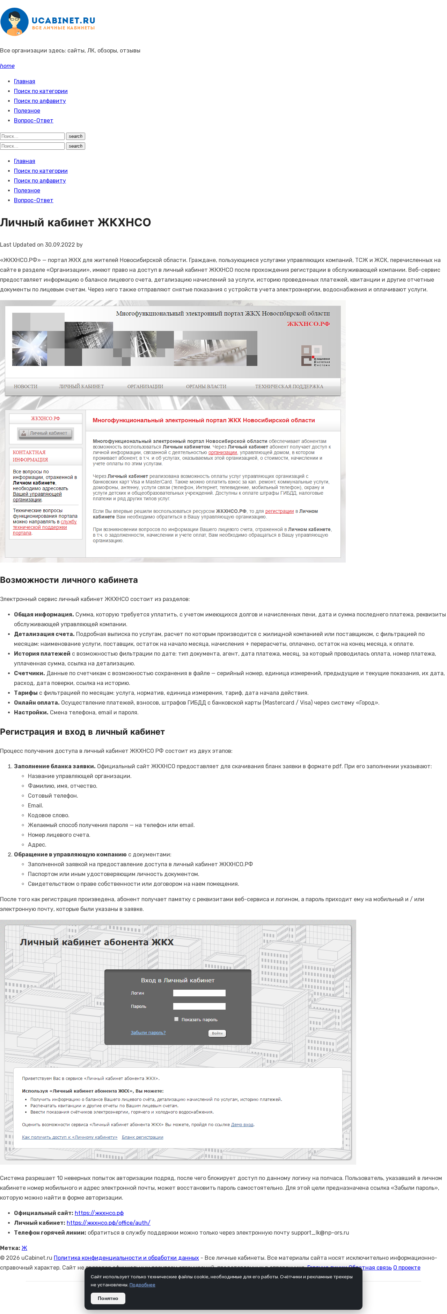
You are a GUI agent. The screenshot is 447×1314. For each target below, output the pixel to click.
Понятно (108, 1298)
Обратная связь (370, 1267)
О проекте (406, 1267)
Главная (24, 81)
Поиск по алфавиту (40, 101)
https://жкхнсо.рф (99, 1213)
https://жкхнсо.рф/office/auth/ (109, 1223)
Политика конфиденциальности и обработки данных (126, 1258)
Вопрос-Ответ (33, 120)
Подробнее (142, 1284)
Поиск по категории (41, 91)
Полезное (27, 110)
